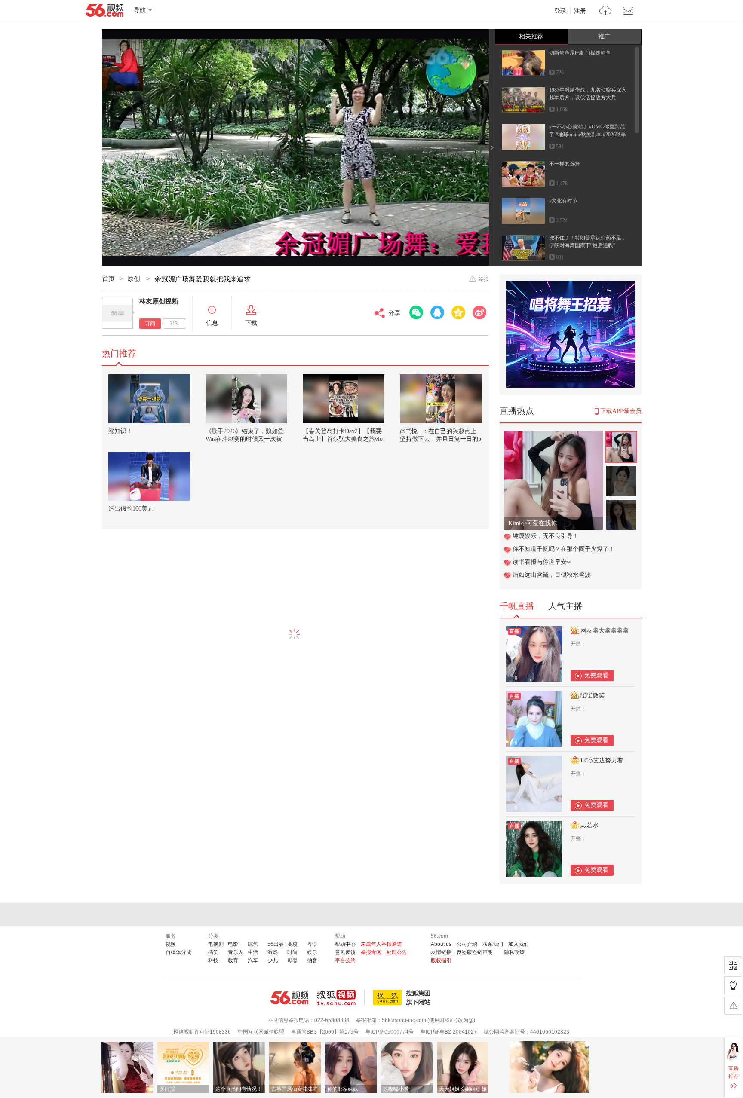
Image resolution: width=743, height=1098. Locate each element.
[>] (605, 11)
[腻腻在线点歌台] (553, 435)
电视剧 (216, 944)
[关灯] (733, 985)
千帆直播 (517, 606)
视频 (171, 944)
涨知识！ (120, 431)
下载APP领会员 (621, 411)
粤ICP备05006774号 (389, 1032)
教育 (233, 960)
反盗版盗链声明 (475, 952)
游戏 (272, 952)
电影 (233, 944)
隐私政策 (514, 952)
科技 (213, 960)
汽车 (253, 960)
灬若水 (589, 825)
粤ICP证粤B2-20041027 (449, 1032)
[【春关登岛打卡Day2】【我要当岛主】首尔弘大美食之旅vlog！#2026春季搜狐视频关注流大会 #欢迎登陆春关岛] (343, 398)
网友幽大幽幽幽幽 (604, 630)
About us (441, 944)
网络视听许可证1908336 (202, 1032)
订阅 (150, 324)
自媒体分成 (178, 952)
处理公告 (397, 952)
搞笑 (213, 952)
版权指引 (441, 960)
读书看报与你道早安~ (541, 562)
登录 (560, 11)
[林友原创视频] (117, 313)
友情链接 (441, 952)
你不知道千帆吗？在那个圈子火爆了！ (564, 549)
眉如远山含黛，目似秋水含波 (552, 575)
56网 (289, 998)
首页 (108, 278)
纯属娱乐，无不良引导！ (546, 536)
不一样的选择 (564, 164)
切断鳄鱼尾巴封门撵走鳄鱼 (580, 53)
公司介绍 (467, 944)
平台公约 (345, 960)
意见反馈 (345, 952)
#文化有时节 (563, 201)
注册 (580, 11)
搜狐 (403, 997)
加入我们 (518, 944)
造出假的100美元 (131, 508)
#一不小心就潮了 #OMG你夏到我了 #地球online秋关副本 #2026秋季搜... (587, 134)
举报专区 (371, 952)
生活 (253, 952)
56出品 (275, 944)
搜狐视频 (341, 997)
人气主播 (565, 606)
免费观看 (596, 675)
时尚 (292, 952)
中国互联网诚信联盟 (261, 1032)
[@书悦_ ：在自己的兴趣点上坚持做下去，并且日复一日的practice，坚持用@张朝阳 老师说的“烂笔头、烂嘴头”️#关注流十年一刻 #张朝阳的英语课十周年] (441, 398)
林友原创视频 (158, 301)
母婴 (292, 960)
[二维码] (733, 965)
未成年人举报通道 (381, 944)
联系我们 (492, 944)
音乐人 (235, 952)
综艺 (253, 944)
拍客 (312, 960)
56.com (104, 12)
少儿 (272, 960)
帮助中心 (345, 944)
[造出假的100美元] (149, 476)
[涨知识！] (149, 398)
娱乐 (312, 952)
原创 (134, 278)
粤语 (312, 944)
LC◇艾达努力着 (601, 760)
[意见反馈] (733, 1006)
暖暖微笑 (592, 695)
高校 (292, 944)
